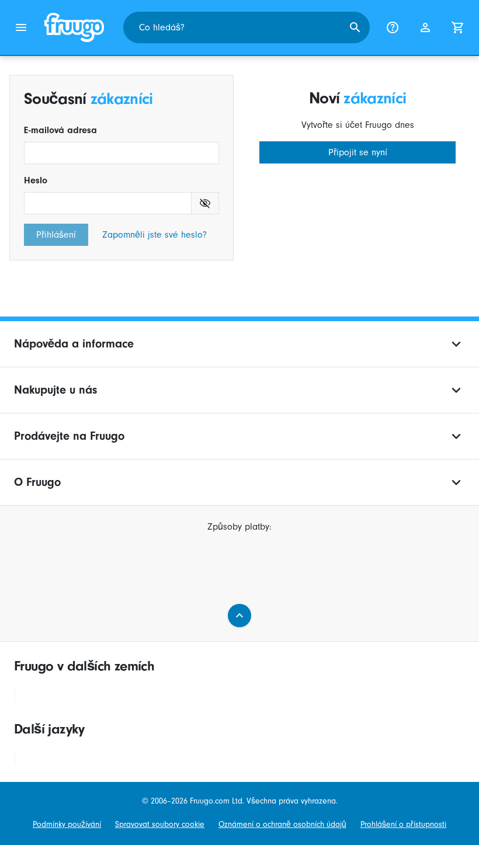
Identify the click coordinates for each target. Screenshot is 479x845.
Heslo (35, 180)
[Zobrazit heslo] (205, 203)
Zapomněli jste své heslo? (154, 234)
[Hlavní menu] (21, 27)
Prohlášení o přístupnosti (403, 824)
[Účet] (425, 27)
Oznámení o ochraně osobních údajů (282, 824)
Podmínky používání (67, 824)
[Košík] (458, 27)
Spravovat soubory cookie (159, 824)
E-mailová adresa (60, 130)
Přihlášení (56, 234)
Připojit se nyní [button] (357, 152)
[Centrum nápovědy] (392, 27)
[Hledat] (355, 27)
